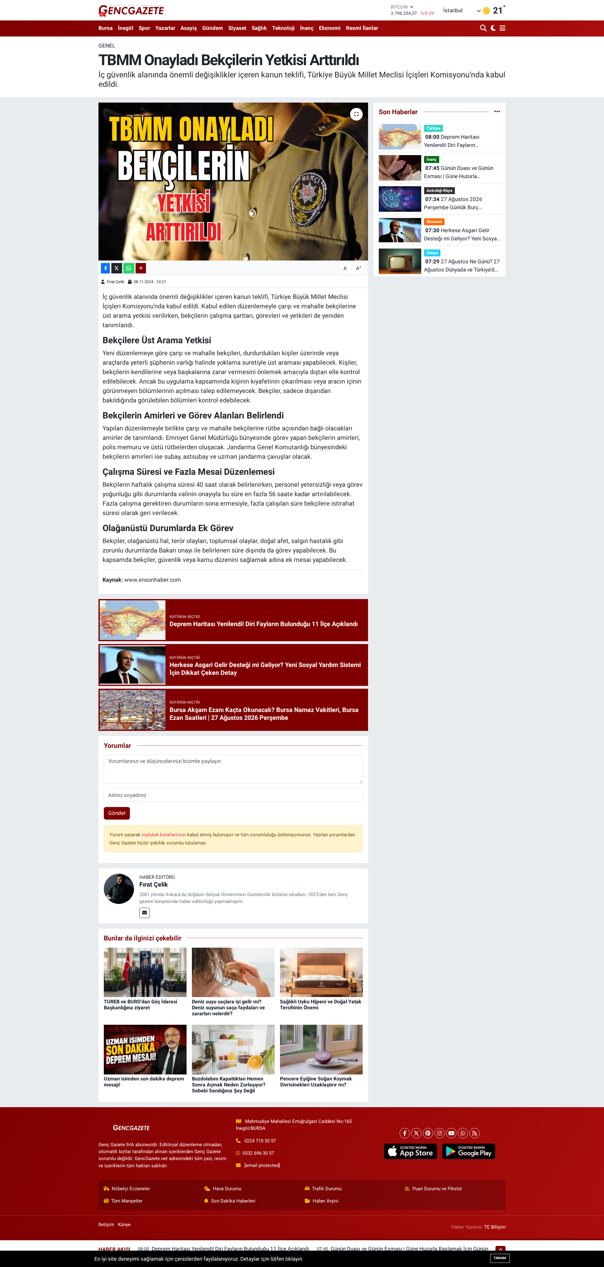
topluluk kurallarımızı (164, 835)
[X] (416, 1133)
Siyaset (237, 28)
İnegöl (125, 28)
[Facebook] (405, 1133)
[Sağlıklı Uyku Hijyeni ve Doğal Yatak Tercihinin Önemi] (321, 972)
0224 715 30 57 (260, 1141)
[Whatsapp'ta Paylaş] (128, 268)
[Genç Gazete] (131, 10)
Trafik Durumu (327, 1188)
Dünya (432, 252)
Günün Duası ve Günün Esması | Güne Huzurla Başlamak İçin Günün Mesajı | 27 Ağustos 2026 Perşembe (458, 172)
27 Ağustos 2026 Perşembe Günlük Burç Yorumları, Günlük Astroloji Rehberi (455, 203)
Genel (106, 45)
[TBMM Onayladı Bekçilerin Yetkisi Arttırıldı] (233, 182)
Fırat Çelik (116, 281)
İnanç (307, 28)
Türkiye (433, 128)
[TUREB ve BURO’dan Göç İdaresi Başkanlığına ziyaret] (145, 972)
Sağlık (259, 28)
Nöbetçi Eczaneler (131, 1188)
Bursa (105, 28)
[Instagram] (439, 1133)
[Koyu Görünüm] (492, 28)
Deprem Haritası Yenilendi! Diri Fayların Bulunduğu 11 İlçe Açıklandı (456, 141)
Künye (124, 1224)
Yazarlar (165, 28)
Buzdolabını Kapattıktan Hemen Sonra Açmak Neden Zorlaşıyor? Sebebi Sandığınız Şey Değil (229, 1085)
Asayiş (189, 28)
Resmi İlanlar (362, 28)
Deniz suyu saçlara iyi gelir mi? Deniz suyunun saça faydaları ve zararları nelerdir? (228, 1008)
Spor (144, 28)
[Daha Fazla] (141, 268)
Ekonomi (330, 28)
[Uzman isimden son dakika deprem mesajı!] (145, 1049)
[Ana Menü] (501, 28)
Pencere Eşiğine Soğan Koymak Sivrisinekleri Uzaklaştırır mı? (316, 1082)
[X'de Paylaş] (116, 268)
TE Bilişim (495, 1227)
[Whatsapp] (463, 1133)
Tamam (500, 1258)
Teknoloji (283, 28)
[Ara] (484, 28)
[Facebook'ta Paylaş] (105, 268)
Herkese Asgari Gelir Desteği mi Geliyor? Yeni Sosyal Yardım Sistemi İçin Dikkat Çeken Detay (461, 235)
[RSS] (474, 1133)
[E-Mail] (144, 913)
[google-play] (468, 1151)
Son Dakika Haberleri (233, 1201)
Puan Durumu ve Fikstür (437, 1188)
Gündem (212, 28)
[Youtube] (451, 1133)
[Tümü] (497, 112)
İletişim (106, 1224)
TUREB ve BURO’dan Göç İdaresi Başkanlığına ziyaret (140, 1005)
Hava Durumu (227, 1188)
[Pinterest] (428, 1133)
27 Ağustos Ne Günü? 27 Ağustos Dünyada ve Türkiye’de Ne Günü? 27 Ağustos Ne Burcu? (462, 266)
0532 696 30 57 (258, 1153)
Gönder (117, 813)
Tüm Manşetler (127, 1201)
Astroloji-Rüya (439, 190)
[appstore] (410, 1151)
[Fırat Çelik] (119, 888)
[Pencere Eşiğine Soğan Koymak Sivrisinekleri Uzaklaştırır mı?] (321, 1049)
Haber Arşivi (325, 1201)
